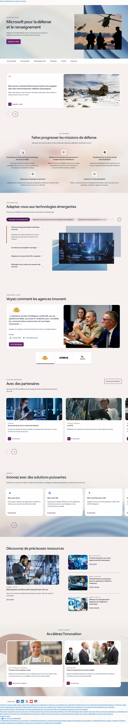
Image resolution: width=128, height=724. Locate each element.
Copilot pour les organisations (39, 705)
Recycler (54, 707)
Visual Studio (64, 714)
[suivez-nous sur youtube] (31, 701)
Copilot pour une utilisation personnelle (60, 705)
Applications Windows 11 (108, 705)
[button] (13, 41)
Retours (35, 707)
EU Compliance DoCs (47, 723)
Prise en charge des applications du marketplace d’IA (112, 712)
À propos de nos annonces (32, 723)
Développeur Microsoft (79, 712)
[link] (11, 62)
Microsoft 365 (76, 705)
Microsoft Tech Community (8, 714)
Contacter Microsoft (36, 721)
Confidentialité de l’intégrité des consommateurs (14, 721)
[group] (63, 91)
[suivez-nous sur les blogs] (35, 701)
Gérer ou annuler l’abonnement (51, 721)
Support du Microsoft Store (24, 707)
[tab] (18, 219)
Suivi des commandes (44, 707)
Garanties (60, 707)
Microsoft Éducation (69, 707)
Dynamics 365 (27, 712)
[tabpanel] (63, 255)
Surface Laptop (11, 705)
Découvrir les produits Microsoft (91, 705)
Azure (21, 712)
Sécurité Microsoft (13, 712)
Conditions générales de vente (9, 723)
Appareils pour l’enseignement (84, 707)
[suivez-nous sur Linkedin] (22, 701)
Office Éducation (20, 709)
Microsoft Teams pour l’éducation (104, 707)
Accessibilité (57, 723)
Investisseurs (109, 714)
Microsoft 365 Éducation (7, 709)
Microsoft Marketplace (23, 714)
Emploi (71, 714)
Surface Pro (3, 705)
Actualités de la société (80, 714)
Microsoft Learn (90, 712)
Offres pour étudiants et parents (63, 709)
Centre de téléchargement (8, 707)
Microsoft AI (3, 712)
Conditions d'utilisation (118, 721)
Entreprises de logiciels (53, 714)
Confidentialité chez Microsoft (96, 714)
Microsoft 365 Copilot (47, 712)
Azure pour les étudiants (80, 709)
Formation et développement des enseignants (39, 709)
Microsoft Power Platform (38, 714)
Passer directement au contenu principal (13, 1)
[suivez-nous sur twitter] (26, 701)
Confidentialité (96, 721)
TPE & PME (68, 712)
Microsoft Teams (59, 712)
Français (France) (5, 716)
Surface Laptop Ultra (23, 705)
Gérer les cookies (106, 721)
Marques (21, 723)
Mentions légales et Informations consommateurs (76, 721)
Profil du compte (121, 705)
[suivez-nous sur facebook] (17, 701)
